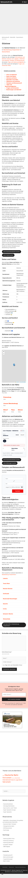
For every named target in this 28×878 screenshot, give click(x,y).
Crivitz (5, 608)
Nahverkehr (7, 782)
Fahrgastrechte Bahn (8, 826)
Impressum (11, 867)
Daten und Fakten (11, 76)
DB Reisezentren (7, 828)
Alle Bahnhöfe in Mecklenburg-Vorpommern (11, 624)
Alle (4, 441)
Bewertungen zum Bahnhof (13, 89)
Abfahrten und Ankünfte (13, 81)
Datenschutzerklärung (20, 867)
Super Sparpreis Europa (9, 810)
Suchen (17, 491)
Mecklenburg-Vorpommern (11, 50)
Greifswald (6, 593)
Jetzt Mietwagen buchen (9, 463)
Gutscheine (17, 778)
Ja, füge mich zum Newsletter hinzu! (12, 665)
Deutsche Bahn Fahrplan (9, 824)
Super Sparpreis (7, 812)
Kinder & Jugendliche (16, 780)
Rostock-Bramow (7, 588)
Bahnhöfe (12, 37)
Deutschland (19, 37)
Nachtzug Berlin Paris (8, 838)
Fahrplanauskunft (7, 855)
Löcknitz (5, 578)
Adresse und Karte (11, 78)
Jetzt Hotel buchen (8, 255)
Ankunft (22, 434)
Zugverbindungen (8, 859)
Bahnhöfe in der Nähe (12, 79)
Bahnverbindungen (8, 857)
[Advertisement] (14, 19)
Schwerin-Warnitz (8, 614)
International (6, 780)
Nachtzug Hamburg (8, 840)
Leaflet (17, 382)
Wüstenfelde (6, 619)
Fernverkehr (7, 778)
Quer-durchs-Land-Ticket (10, 808)
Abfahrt (17, 434)
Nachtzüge (6, 830)
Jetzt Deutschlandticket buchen (11, 251)
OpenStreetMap (23, 382)
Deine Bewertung (7, 652)
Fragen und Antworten (12, 88)
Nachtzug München (8, 842)
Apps (3, 775)
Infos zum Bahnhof (11, 74)
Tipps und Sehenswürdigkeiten (16, 62)
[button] (14, 365)
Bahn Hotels (6, 861)
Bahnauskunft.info (6, 2)
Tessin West (6, 583)
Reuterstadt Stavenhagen (10, 598)
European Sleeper (8, 844)
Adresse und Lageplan (13, 58)
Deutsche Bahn (11, 775)
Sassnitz (5, 603)
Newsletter (5, 867)
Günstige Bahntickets (8, 806)
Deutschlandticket (8, 804)
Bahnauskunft (5, 37)
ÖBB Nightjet (6, 846)
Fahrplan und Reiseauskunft (17, 60)
